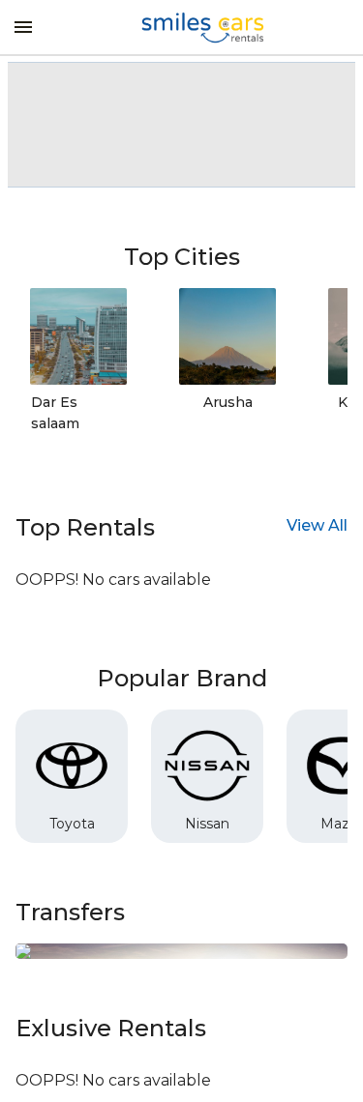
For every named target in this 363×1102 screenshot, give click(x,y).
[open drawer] (23, 27)
